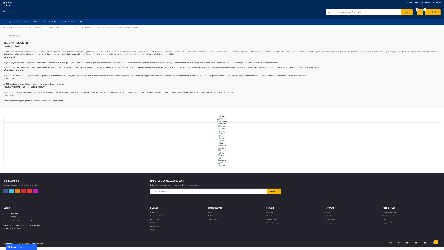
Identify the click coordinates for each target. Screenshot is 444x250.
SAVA (94, 27)
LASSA (70, 27)
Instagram (35, 191)
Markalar (327, 212)
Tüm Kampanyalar (388, 216)
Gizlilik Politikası (156, 219)
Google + (29, 191)
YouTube (23, 191)
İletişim (13, 217)
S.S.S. (384, 219)
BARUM (127, 27)
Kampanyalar (329, 223)
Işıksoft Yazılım (23, 244)
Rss (17, 191)
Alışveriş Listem (272, 219)
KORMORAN (86, 27)
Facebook (5, 191)
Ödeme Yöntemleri (389, 212)
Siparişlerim (270, 216)
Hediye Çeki (154, 226)
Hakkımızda (154, 212)
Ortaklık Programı (330, 219)
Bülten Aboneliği (272, 223)
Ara (406, 12)
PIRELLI (77, 27)
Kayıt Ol (410, 3)
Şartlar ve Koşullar (156, 223)
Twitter (11, 191)
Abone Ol (273, 191)
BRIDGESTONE (60, 27)
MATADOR (110, 27)
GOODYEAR (49, 27)
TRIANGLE (135, 27)
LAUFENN (119, 27)
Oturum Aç (419, 3)
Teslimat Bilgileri (14, 36)
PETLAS (101, 27)
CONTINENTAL (38, 27)
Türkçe (9, 3)
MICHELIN (27, 27)
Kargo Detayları (387, 223)
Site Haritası (212, 219)
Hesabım (269, 212)
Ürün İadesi (212, 216)
